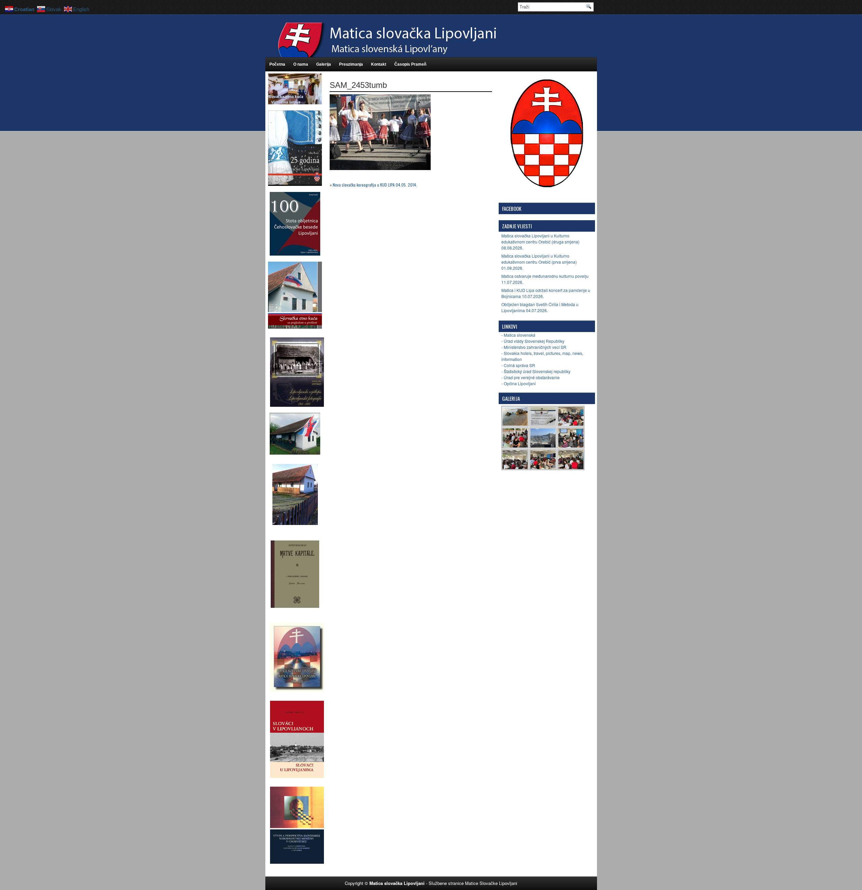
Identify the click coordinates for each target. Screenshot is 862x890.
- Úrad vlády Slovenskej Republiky (532, 341)
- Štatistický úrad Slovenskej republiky (535, 371)
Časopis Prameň (410, 64)
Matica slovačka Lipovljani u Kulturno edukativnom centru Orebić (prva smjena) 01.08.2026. (539, 262)
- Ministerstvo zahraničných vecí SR (533, 347)
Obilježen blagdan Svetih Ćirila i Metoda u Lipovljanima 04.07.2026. (539, 307)
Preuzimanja (351, 64)
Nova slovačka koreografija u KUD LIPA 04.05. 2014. (375, 185)
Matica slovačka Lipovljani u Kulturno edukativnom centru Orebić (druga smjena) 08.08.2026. (540, 242)
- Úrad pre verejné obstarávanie (530, 377)
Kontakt (378, 64)
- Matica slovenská (518, 335)
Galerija (323, 64)
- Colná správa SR (518, 365)
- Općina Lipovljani (518, 383)
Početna (277, 64)
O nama (300, 64)
